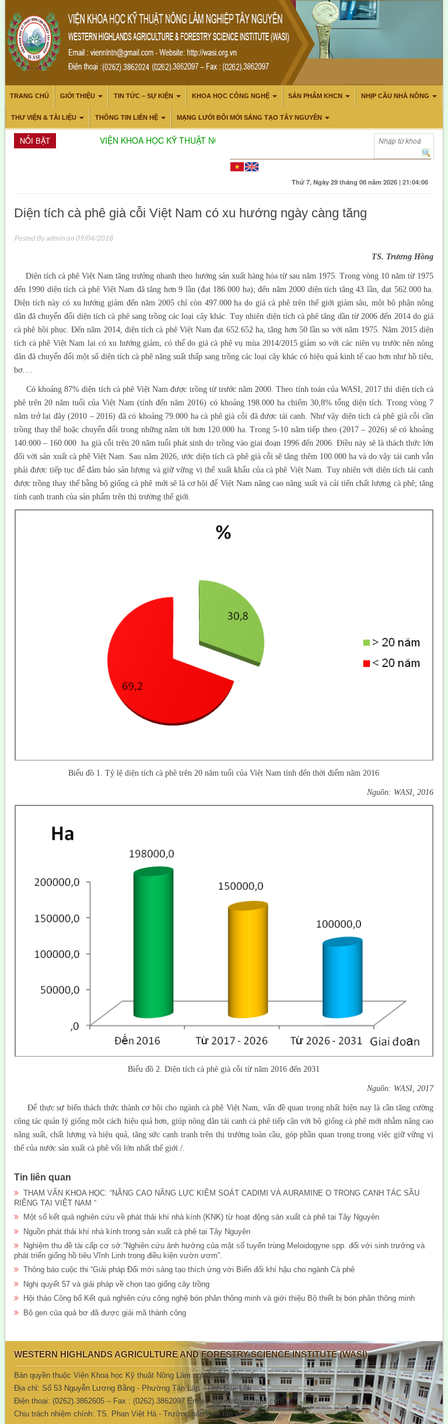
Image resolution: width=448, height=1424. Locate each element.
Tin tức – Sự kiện (143, 95)
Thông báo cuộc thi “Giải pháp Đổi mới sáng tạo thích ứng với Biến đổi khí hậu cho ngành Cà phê (189, 1269)
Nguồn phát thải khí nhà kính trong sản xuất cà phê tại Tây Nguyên (136, 1231)
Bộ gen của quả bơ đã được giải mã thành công (104, 1312)
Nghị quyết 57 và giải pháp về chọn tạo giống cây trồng (116, 1284)
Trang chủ (29, 95)
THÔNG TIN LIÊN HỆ (126, 117)
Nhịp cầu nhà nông (395, 95)
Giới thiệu (77, 95)
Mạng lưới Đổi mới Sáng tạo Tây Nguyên (249, 117)
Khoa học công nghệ (231, 95)
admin (55, 238)
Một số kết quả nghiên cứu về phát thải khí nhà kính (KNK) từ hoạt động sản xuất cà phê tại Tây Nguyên (201, 1217)
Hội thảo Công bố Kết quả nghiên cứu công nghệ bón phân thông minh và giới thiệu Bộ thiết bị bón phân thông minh (219, 1298)
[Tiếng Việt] (237, 165)
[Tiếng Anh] (251, 165)
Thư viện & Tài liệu (43, 117)
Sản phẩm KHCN (315, 95)
